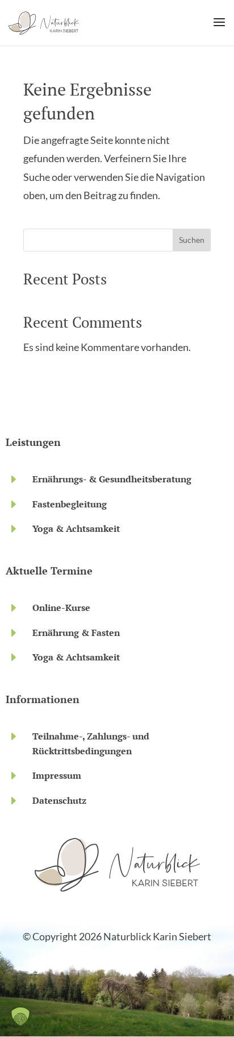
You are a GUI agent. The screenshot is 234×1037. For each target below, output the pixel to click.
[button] (20, 1016)
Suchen (191, 240)
